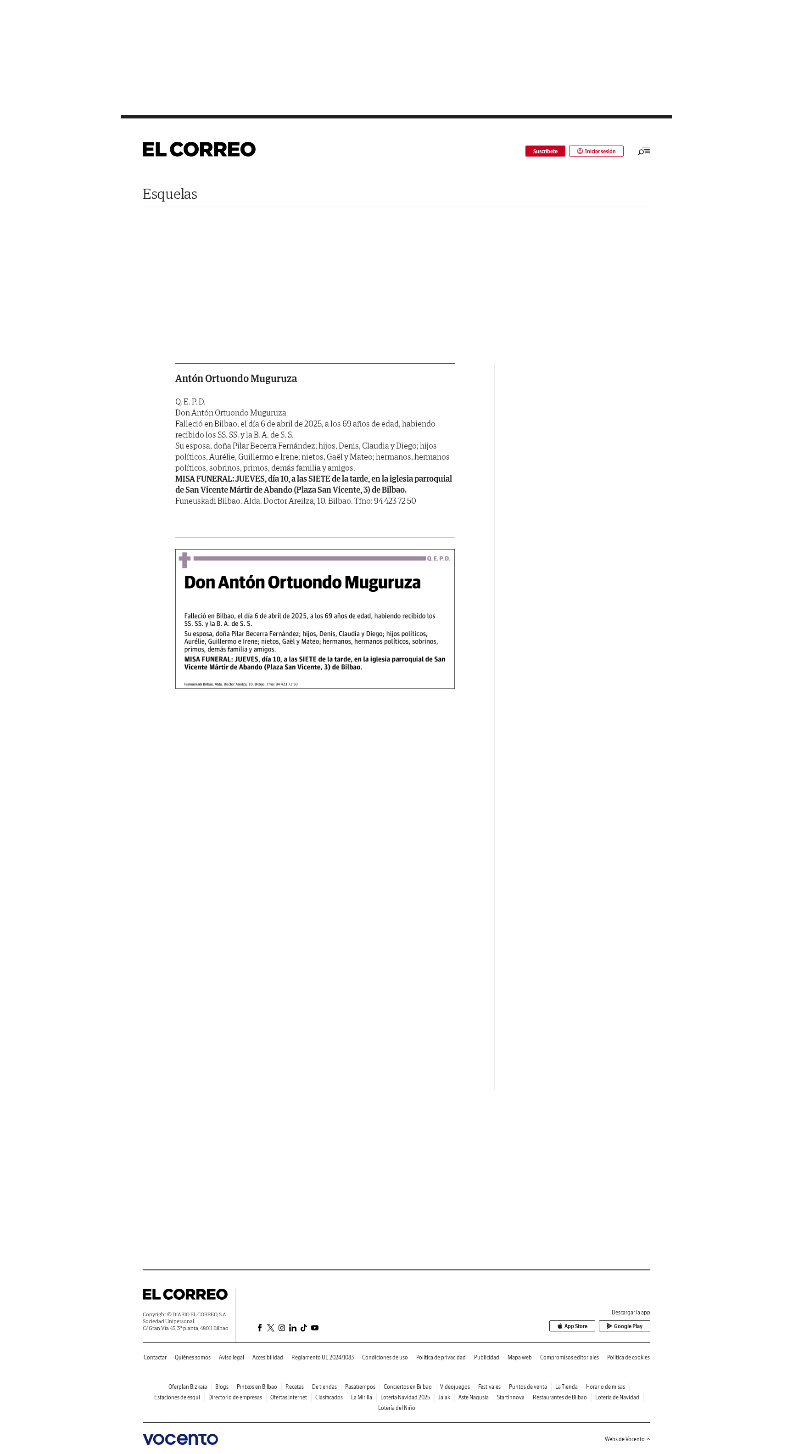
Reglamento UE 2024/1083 (322, 1357)
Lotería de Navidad (617, 1397)
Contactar (155, 1357)
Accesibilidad (267, 1357)
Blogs (222, 1386)
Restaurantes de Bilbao (560, 1397)
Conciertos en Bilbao (408, 1386)
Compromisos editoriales (569, 1357)
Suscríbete (545, 151)
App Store (575, 1326)
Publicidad (486, 1357)
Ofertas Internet (288, 1397)
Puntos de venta (528, 1386)
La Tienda (566, 1386)
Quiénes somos (193, 1357)
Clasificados (329, 1397)
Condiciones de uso (385, 1357)
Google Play (628, 1326)
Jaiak (444, 1397)
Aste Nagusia (473, 1397)
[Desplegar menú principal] (644, 151)
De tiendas (324, 1386)
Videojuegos (455, 1386)
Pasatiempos (360, 1386)
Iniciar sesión (600, 151)
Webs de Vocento (625, 1439)
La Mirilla (361, 1397)
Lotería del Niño (396, 1407)
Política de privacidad (441, 1357)
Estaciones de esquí (177, 1397)
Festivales (489, 1386)
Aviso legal (231, 1357)
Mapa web (520, 1357)
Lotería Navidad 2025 (405, 1397)
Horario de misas (605, 1386)
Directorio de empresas (235, 1397)
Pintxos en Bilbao (257, 1386)
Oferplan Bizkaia (187, 1386)
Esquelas (170, 193)
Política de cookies (628, 1357)
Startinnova (511, 1397)
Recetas (294, 1386)
